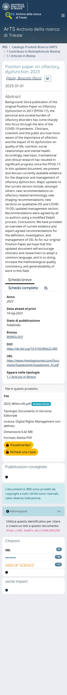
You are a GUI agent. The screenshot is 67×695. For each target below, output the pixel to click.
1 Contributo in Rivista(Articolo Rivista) (33, 51)
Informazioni (18, 511)
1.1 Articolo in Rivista (20, 56)
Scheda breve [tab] (19, 279)
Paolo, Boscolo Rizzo (23, 78)
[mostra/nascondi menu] (63, 15)
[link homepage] (15, 6)
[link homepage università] (23, 15)
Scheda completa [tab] (23, 287)
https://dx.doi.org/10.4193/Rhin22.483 (32, 349)
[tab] (46, 288)
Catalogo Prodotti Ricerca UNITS (34, 47)
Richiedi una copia (22, 452)
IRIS (5, 47)
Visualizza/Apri (20, 445)
